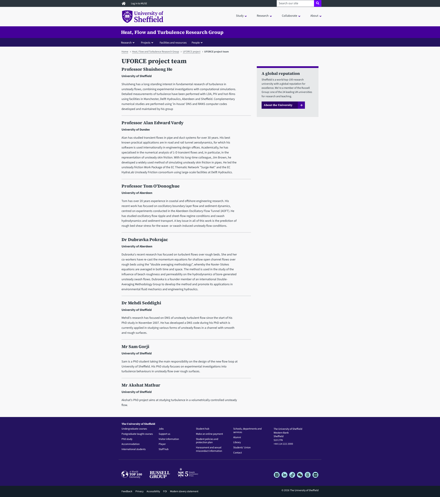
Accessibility (153, 491)
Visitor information (169, 439)
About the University (278, 105)
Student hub (202, 429)
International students (134, 449)
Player (162, 444)
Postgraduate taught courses (137, 434)
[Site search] (317, 3)
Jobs (161, 429)
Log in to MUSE (139, 3)
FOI (165, 491)
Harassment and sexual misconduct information (209, 449)
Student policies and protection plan (207, 440)
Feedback (127, 491)
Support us (164, 434)
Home (125, 52)
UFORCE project (191, 52)
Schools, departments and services (247, 430)
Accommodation (131, 444)
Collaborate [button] (289, 16)
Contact (237, 453)
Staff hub (163, 449)
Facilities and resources (173, 43)
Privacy (139, 491)
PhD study (127, 439)
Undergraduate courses (134, 429)
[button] (128, 42)
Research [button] (263, 16)
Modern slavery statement (184, 491)
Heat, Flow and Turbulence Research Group (172, 32)
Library (237, 442)
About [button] (314, 16)
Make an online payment (209, 434)
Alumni (237, 437)
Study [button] (240, 16)
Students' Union (242, 447)
